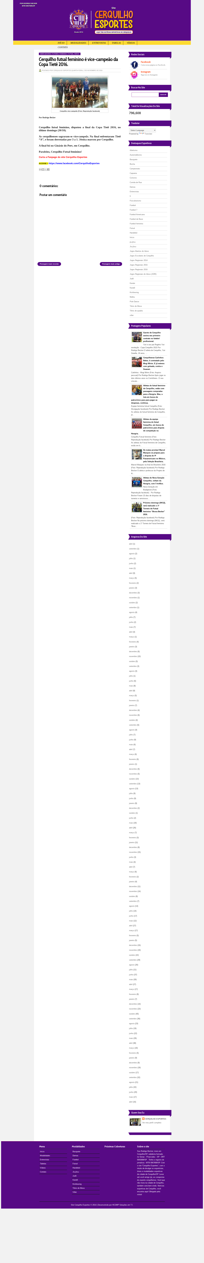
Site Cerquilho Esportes (80, 1205)
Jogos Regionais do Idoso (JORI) (143, 274)
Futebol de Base (136, 219)
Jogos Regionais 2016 (139, 269)
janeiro (131, 588)
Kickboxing (134, 292)
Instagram (146, 71)
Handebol (133, 233)
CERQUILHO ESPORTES (155, 1119)
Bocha (132, 164)
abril (130, 544)
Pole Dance (134, 302)
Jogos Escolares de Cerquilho (142, 256)
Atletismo (133, 150)
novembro (133, 598)
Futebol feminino (59, 54)
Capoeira (133, 173)
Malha (132, 297)
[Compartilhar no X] (45, 169)
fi (130, 196)
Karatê (132, 288)
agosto (131, 554)
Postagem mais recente (49, 264)
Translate (148, 134)
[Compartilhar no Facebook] (48, 169)
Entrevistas (99, 43)
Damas (132, 187)
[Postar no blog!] (43, 169)
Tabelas (116, 43)
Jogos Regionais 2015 (139, 265)
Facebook (146, 61)
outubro (132, 603)
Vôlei (75, 1192)
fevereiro (132, 583)
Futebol (133, 205)
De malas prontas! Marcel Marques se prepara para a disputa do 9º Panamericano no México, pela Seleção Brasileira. (154, 456)
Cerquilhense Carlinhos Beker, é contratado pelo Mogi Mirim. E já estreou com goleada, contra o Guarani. (153, 363)
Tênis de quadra (136, 311)
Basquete (133, 159)
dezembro (133, 593)
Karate (132, 283)
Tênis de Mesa (136, 306)
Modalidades (78, 43)
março (131, 578)
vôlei (132, 315)
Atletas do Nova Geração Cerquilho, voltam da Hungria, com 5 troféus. (153, 481)
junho (131, 563)
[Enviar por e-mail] (40, 169)
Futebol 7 (133, 210)
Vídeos (131, 43)
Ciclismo (133, 178)
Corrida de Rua (136, 182)
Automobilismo (136, 155)
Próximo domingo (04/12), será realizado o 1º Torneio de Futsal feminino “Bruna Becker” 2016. (154, 508)
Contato (63, 47)
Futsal (71, 54)
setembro (133, 549)
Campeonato (135, 169)
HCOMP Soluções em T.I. (122, 1205)
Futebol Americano (137, 214)
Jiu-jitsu (76, 1172)
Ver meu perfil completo (151, 1123)
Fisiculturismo (135, 201)
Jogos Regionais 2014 (139, 260)
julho (131, 558)
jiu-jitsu (132, 242)
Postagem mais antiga (111, 264)
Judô (132, 279)
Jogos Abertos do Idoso (139, 251)
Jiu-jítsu (133, 247)
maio (131, 568)
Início (61, 43)
